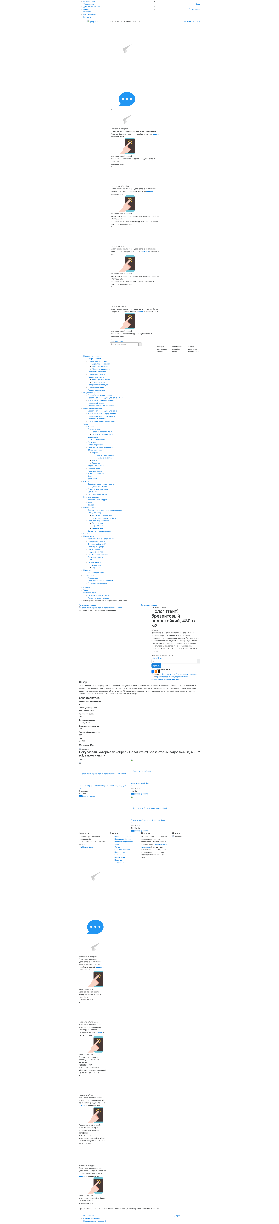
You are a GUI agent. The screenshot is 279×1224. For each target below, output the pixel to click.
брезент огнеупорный (172, 677)
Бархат (95, 453)
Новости (87, 12)
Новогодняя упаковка (92, 408)
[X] (159, 671)
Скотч (90, 560)
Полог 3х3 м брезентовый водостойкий (148, 820)
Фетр (90, 476)
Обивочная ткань (95, 450)
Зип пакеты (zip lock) (97, 544)
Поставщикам (89, 14)
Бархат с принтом (104, 458)
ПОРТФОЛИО (89, 1)
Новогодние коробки (97, 419)
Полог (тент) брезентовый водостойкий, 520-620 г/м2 (102, 786)
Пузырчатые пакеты (96, 541)
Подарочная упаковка (92, 356)
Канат (90, 502)
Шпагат (91, 505)
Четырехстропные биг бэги (104, 518)
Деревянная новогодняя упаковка (102, 411)
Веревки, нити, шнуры (97, 500)
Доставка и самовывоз (93, 6)
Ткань (85, 424)
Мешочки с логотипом (97, 372)
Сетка (86, 481)
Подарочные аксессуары (98, 385)
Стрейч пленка (94, 562)
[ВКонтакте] (152, 671)
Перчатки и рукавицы (97, 583)
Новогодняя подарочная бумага (101, 421)
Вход (198, 4)
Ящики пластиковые (96, 573)
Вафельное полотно (96, 466)
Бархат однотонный (105, 455)
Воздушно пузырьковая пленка (101, 539)
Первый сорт (97, 526)
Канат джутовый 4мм (140, 783)
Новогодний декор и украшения (102, 413)
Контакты (87, 17)
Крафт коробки (94, 359)
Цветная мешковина (96, 439)
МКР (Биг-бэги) (94, 513)
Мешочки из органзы (101, 369)
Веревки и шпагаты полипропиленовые (105, 510)
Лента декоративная (101, 379)
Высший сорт (98, 523)
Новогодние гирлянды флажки (101, 400)
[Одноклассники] (156, 671)
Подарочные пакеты (96, 390)
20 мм (154, 658)
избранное (83, 796)
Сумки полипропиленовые (99, 531)
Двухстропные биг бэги (102, 515)
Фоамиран (92, 479)
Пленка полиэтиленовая (98, 554)
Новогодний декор (96, 403)
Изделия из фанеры (91, 392)
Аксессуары (88, 575)
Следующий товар (149, 605)
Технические (97, 528)
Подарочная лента (96, 377)
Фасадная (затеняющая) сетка (101, 484)
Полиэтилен (88, 536)
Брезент (91, 426)
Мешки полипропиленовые (99, 520)
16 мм (159, 658)
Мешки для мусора (96, 547)
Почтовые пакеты (95, 557)
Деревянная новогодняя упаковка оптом (105, 398)
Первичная (96, 567)
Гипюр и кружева (95, 445)
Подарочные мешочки (97, 361)
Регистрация (194, 9)
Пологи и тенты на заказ (102, 434)
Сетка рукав (93, 492)
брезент (159, 677)
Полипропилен (89, 507)
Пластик (87, 570)
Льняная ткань (94, 468)
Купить (156, 665)
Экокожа (96, 463)
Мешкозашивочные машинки (100, 580)
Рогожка (96, 460)
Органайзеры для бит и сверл (100, 395)
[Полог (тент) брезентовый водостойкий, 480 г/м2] (101, 607)
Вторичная (96, 565)
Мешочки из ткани (100, 366)
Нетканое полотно (96, 473)
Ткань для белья (95, 471)
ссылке (156, 134)
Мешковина (93, 437)
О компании (88, 4)
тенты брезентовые (171, 679)
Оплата (86, 9)
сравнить (93, 796)
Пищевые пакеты (95, 552)
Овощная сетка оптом (97, 494)
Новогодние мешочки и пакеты (101, 416)
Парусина (92, 442)
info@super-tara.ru (117, 341)
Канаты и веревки (91, 497)
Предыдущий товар (87, 605)
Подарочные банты (96, 387)
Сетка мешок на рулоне (98, 489)
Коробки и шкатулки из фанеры (101, 406)
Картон (86, 533)
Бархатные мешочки (101, 364)
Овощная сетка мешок (97, 486)
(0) (80, 788)
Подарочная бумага (96, 374)
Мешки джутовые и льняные (100, 447)
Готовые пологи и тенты (102, 432)
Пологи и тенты (94, 429)
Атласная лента (98, 382)
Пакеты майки (94, 549)
